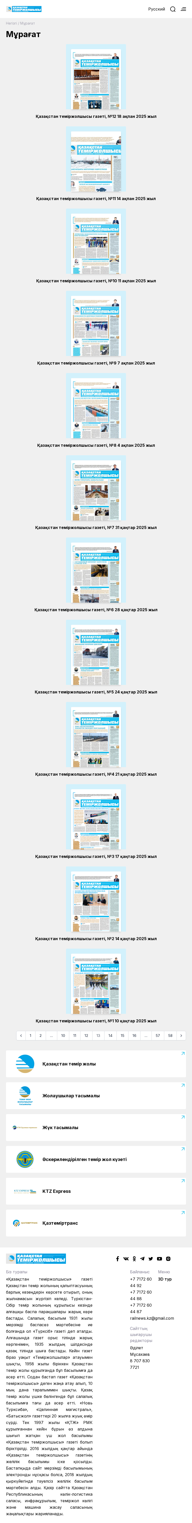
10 (63, 1035)
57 (158, 1035)
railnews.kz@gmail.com (152, 1318)
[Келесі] (181, 1035)
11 (74, 1035)
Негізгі (11, 23)
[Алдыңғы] (21, 1035)
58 (170, 1035)
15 (122, 1035)
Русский (156, 9)
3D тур (165, 1279)
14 (110, 1035)
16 (134, 1035)
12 (86, 1035)
